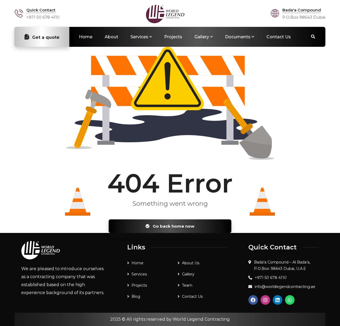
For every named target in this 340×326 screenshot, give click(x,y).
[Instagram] (265, 300)
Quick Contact (41, 9)
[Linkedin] (277, 300)
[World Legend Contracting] (165, 14)
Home (85, 36)
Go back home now (173, 226)
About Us (190, 263)
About (111, 36)
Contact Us (278, 36)
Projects (173, 36)
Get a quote (46, 37)
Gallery (201, 36)
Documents (237, 36)
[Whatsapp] (290, 300)
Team (187, 285)
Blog (135, 296)
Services (139, 36)
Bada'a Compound (301, 9)
